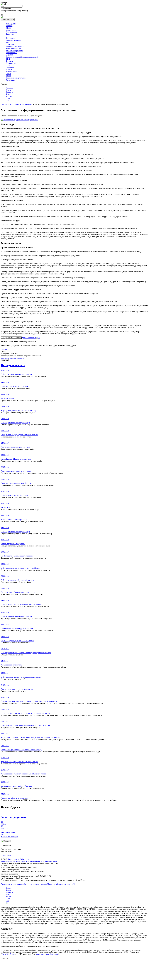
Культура (9, 61)
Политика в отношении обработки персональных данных (24, 884)
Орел (8, 98)
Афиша (8, 28)
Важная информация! (14, 51)
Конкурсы (10, 34)
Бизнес (8, 74)
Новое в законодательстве (16, 78)
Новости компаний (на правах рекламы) (22, 57)
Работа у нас (10, 24)
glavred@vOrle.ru (8, 954)
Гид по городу (11, 32)
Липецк (9, 96)
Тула (7, 100)
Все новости (10, 38)
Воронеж (9, 92)
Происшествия (11, 53)
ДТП (7, 42)
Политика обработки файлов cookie (61, 884)
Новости (9, 26)
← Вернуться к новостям (11, 338)
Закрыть (5, 360)
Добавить (4, 349)
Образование (11, 63)
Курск (8, 94)
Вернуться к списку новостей (12, 358)
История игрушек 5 (8, 831)
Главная (4, 104)
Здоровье (9, 55)
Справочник (10, 30)
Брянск (8, 90)
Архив (8, 76)
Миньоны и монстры (9, 835)
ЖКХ (8, 59)
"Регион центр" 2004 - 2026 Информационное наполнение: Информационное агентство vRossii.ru (29, 860)
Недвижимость (12, 72)
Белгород (9, 88)
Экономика (10, 80)
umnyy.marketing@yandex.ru (47, 954)
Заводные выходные (14, 40)
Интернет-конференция (15, 46)
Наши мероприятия (13, 48)
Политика (10, 69)
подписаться (6, 855)
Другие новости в (29, 338)
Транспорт (10, 67)
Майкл (3, 823)
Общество (10, 44)
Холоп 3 (4, 827)
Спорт (8, 65)
